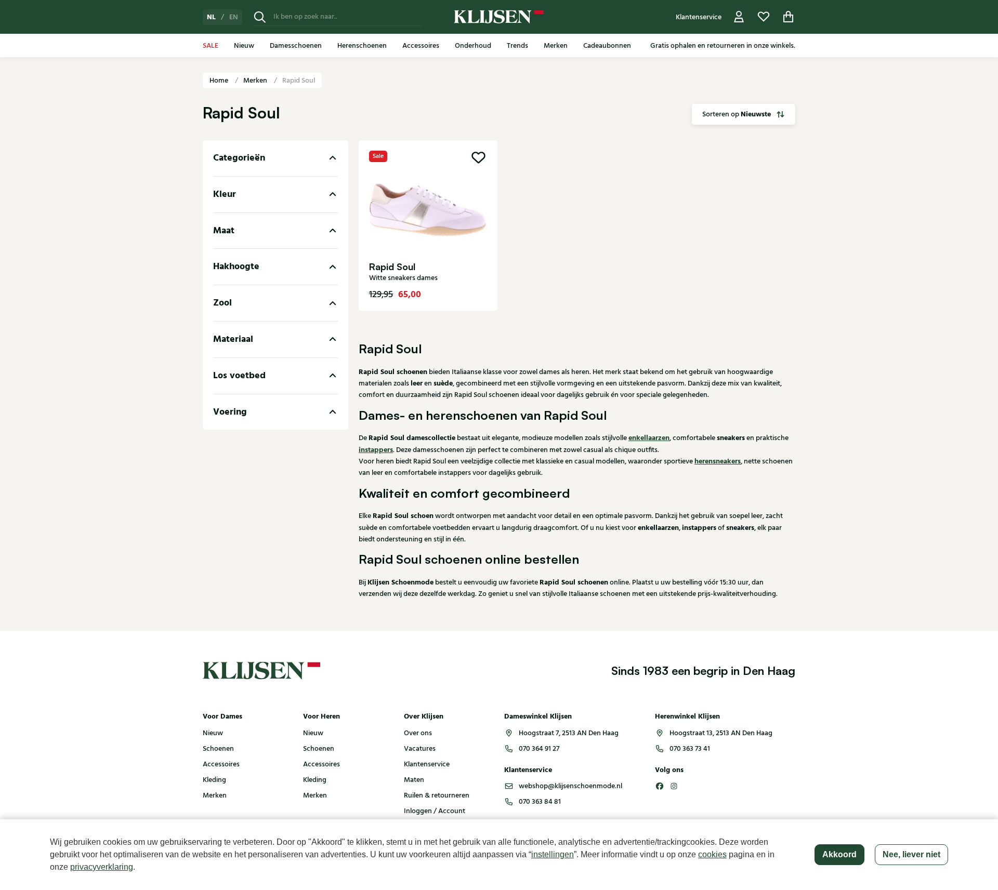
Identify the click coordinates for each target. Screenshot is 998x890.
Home (219, 80)
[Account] (739, 17)
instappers (376, 450)
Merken (256, 80)
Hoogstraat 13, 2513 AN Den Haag (720, 733)
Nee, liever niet (911, 854)
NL (211, 17)
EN (233, 17)
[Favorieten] (763, 17)
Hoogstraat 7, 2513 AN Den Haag (569, 733)
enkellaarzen (648, 438)
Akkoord (839, 854)
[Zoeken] (260, 17)
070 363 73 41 (689, 748)
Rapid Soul (298, 80)
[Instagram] (674, 786)
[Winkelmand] (788, 17)
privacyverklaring (101, 866)
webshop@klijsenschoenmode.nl (570, 786)
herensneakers (717, 461)
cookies (712, 854)
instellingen (552, 854)
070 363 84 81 (540, 801)
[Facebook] (659, 786)
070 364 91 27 (539, 748)
